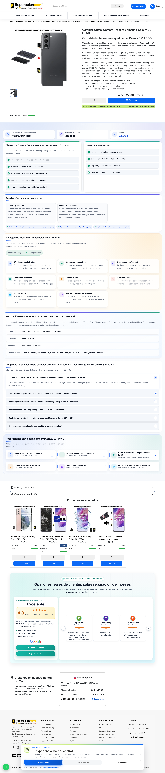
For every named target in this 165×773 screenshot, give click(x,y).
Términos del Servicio (145, 767)
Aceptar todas (43, 762)
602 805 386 (68, 699)
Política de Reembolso (107, 737)
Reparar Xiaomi (46, 731)
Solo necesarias (82, 762)
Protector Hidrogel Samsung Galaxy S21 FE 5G (23, 537)
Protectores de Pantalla (78, 734)
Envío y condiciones (25, 487)
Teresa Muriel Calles (79, 623)
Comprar (131, 100)
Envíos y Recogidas (106, 734)
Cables (72, 741)
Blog (101, 728)
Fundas (73, 731)
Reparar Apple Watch (49, 737)
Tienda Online (75, 724)
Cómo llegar (98, 699)
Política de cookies (51, 767)
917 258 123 (133, 729)
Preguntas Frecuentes (107, 731)
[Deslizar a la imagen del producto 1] (13, 93)
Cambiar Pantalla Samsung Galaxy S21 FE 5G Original (51, 537)
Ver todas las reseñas (36, 648)
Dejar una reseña (35, 654)
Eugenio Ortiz (133, 623)
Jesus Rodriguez (106, 623)
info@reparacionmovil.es (137, 724)
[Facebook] (13, 747)
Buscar (117, 6)
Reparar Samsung (47, 728)
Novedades (74, 728)
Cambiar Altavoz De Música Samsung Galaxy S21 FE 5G (110, 537)
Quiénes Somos (105, 724)
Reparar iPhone (46, 724)
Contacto (102, 741)
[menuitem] (25, 15)
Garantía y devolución (26, 494)
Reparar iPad (46, 734)
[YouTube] (18, 747)
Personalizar (122, 762)
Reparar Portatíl (47, 741)
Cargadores (74, 737)
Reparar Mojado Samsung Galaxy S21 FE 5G (80, 537)
